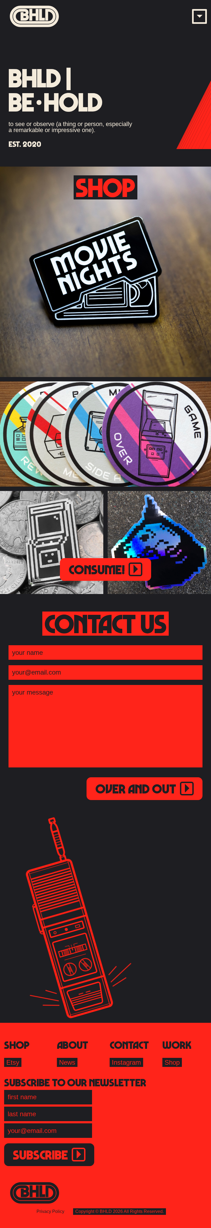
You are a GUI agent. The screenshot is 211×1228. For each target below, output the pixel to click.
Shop (172, 1062)
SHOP (16, 1044)
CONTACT (129, 1044)
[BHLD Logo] (34, 16)
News (67, 1062)
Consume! (97, 569)
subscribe (40, 1155)
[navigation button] (199, 16)
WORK (176, 1044)
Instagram (126, 1062)
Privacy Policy (50, 1211)
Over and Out (135, 788)
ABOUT (72, 1044)
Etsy (12, 1062)
